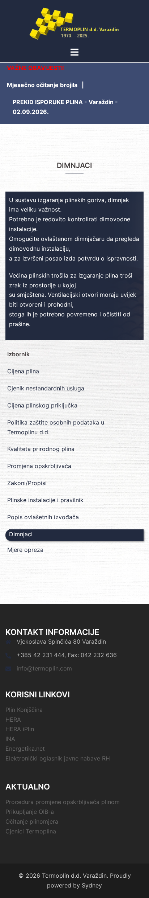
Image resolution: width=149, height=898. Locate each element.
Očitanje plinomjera (31, 821)
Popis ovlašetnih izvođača (43, 517)
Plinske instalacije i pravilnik (45, 500)
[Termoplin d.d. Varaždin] (74, 22)
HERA (13, 719)
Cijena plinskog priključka (42, 405)
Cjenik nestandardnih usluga (45, 388)
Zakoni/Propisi (27, 483)
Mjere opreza (25, 549)
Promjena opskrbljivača (39, 465)
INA (10, 738)
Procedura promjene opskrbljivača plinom (62, 801)
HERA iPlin (19, 729)
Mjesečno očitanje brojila (42, 85)
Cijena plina (23, 371)
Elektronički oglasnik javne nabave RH (57, 758)
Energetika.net (25, 748)
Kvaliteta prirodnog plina (40, 448)
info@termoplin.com (44, 668)
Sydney (92, 885)
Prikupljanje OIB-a (29, 811)
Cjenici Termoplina (30, 831)
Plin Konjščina (24, 709)
